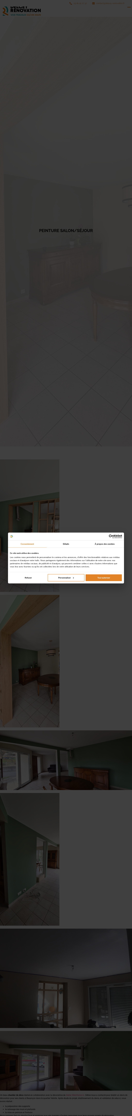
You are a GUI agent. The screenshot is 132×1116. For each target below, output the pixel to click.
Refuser (28, 578)
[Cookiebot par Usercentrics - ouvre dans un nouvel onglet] (111, 536)
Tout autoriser (103, 578)
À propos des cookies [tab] (105, 544)
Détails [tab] (66, 544)
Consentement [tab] (27, 544)
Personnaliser (64, 578)
